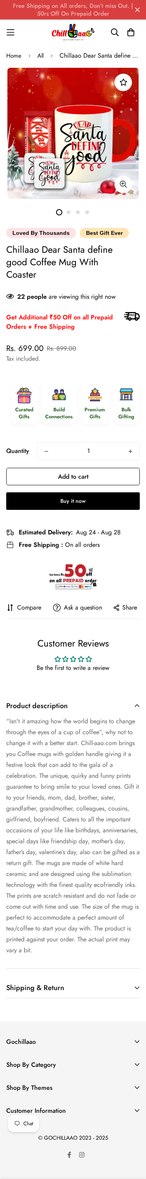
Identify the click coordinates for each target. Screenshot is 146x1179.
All (40, 55)
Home (13, 55)
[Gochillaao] (73, 32)
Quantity (17, 450)
